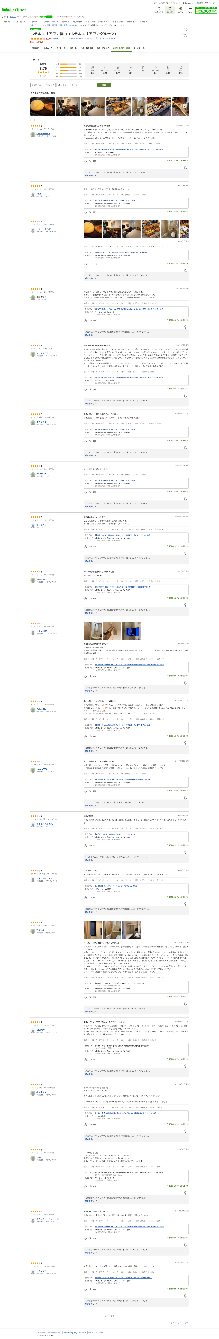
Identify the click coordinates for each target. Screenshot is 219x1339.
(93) (87, 48)
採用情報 (82, 1333)
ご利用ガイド (163, 3)
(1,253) (121, 48)
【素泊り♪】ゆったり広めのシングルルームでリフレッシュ (115, 201)
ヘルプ (154, 3)
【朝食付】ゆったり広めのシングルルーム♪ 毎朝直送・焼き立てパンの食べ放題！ (123, 535)
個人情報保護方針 (54, 1333)
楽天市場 (200, 3)
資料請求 (99, 1333)
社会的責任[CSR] (70, 1333)
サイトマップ (175, 3)
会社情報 (41, 1333)
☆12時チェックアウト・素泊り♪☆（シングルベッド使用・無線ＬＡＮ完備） (121, 252)
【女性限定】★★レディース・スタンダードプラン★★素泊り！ (117, 886)
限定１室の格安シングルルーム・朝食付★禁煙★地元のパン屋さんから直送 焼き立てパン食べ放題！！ (130, 149)
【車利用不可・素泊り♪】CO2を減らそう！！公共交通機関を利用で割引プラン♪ (122, 587)
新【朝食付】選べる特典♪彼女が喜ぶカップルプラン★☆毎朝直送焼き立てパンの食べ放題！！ (127, 1113)
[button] (42, 106)
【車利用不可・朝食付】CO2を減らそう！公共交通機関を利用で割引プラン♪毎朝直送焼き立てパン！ (129, 665)
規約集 (91, 1333)
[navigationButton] (184, 106)
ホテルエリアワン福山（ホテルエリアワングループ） (74, 33)
